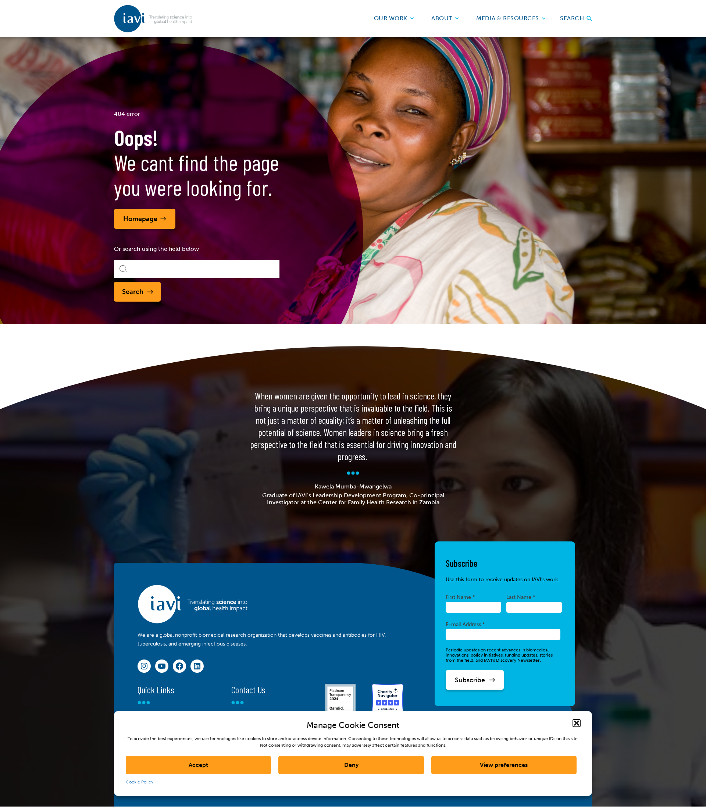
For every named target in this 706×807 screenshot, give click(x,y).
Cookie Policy (139, 782)
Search (573, 18)
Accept (198, 764)
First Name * (460, 597)
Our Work (390, 18)
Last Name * (520, 597)
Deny (351, 764)
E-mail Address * (465, 624)
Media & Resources (507, 18)
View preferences (504, 764)
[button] (576, 723)
